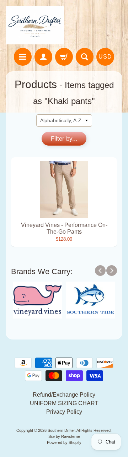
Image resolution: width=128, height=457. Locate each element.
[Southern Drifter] (35, 25)
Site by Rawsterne (64, 436)
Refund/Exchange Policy (64, 395)
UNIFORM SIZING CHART (64, 403)
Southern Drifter (61, 430)
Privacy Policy (64, 412)
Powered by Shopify (64, 442)
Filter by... (64, 138)
